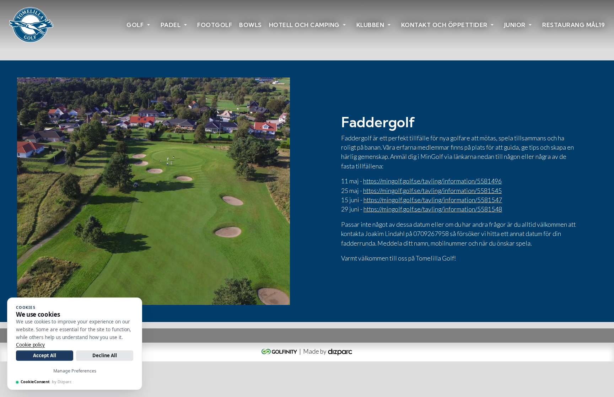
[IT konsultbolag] (340, 351)
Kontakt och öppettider (444, 24)
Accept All (44, 355)
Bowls (250, 24)
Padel (171, 24)
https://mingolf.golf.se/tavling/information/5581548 (432, 209)
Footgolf (214, 24)
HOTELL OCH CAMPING (304, 24)
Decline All (104, 355)
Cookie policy (30, 345)
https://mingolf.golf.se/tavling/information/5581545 (432, 190)
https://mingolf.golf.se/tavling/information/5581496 (432, 181)
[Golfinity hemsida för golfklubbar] (280, 351)
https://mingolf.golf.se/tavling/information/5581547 (432, 200)
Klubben (370, 24)
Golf (135, 24)
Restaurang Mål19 (573, 24)
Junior (515, 24)
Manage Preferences (74, 371)
